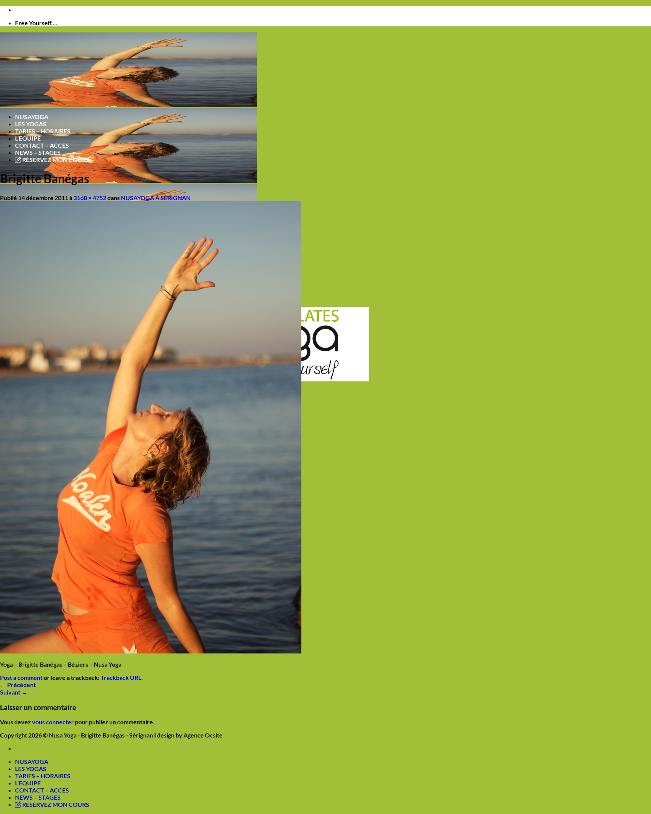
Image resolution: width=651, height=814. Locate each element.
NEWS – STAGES (38, 152)
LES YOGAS (30, 123)
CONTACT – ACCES (42, 145)
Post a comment (21, 677)
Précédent (18, 684)
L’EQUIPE (28, 138)
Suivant (14, 692)
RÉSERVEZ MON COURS (55, 159)
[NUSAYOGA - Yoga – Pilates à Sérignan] (128, 180)
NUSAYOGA (31, 116)
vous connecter (53, 721)
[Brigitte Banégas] (150, 651)
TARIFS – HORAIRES (42, 131)
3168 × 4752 (89, 197)
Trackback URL (121, 677)
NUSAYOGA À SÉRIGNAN (156, 197)
